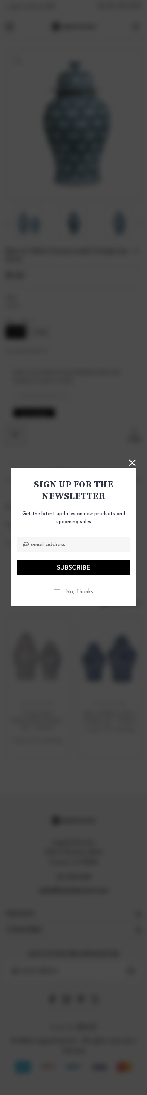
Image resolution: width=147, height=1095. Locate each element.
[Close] (132, 462)
